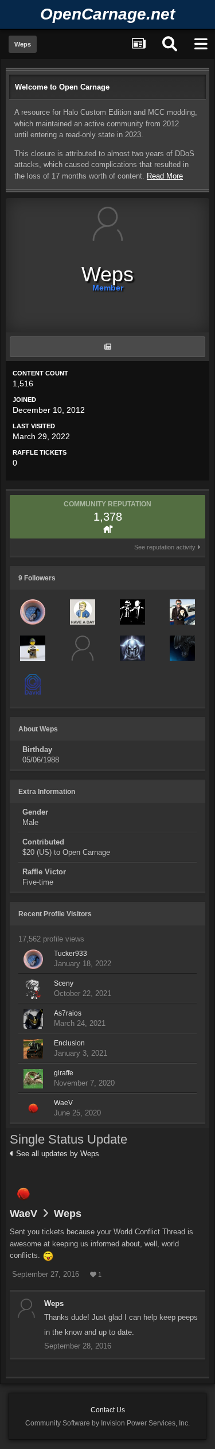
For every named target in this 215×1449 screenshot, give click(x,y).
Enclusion (69, 1043)
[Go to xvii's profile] (82, 648)
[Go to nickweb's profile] (32, 648)
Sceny (63, 983)
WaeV (63, 1103)
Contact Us (108, 1410)
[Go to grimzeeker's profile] (132, 612)
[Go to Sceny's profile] (33, 989)
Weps (67, 1213)
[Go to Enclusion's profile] (33, 1049)
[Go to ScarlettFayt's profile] (82, 612)
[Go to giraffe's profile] (33, 1078)
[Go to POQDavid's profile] (32, 684)
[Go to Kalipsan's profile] (182, 612)
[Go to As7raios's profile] (33, 1019)
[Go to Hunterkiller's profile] (182, 648)
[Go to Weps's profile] (26, 1308)
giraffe (63, 1073)
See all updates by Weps (56, 1153)
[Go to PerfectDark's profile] (132, 648)
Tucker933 (70, 954)
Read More (165, 176)
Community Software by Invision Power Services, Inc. (107, 1423)
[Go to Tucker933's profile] (32, 612)
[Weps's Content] (107, 346)
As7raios (67, 1013)
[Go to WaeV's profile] (33, 1108)
